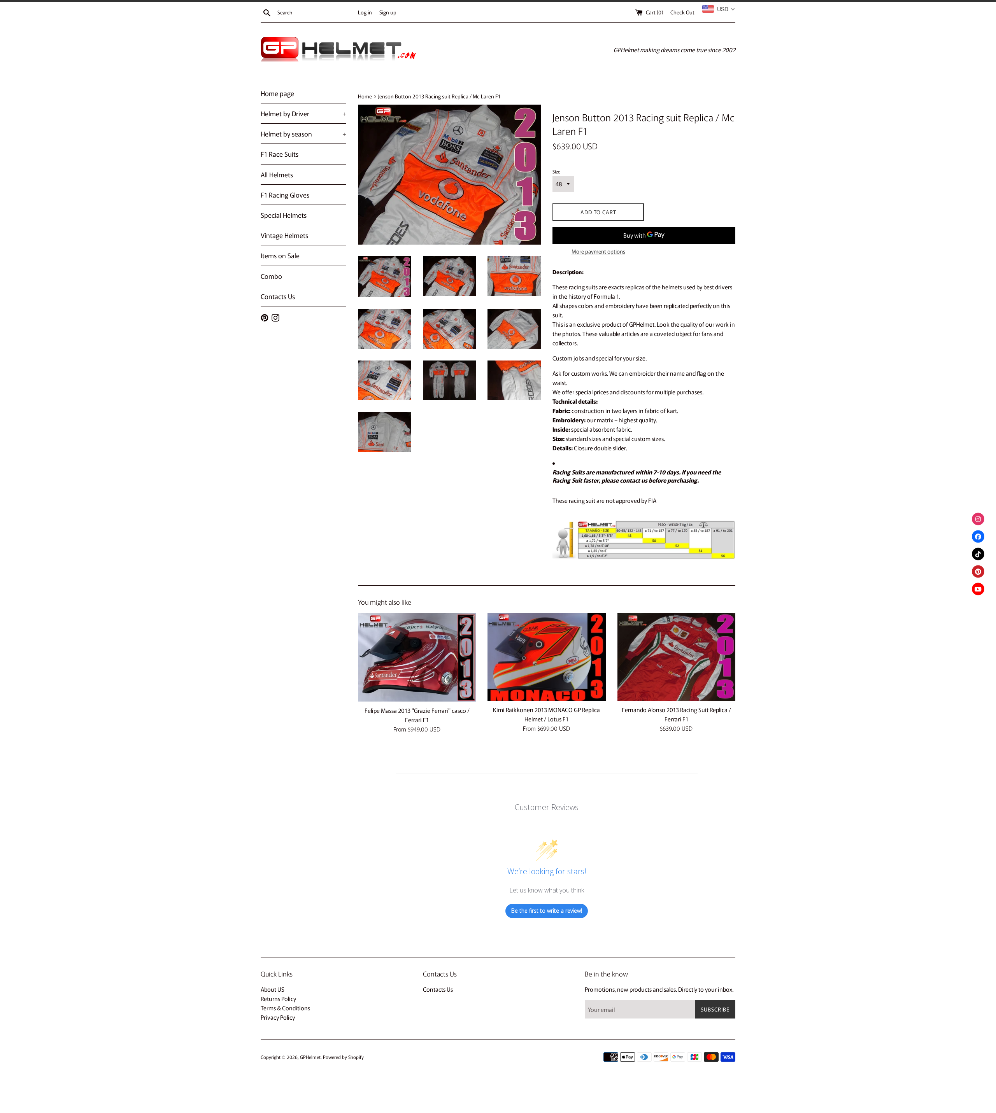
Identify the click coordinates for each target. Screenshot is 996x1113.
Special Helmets (284, 215)
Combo (271, 276)
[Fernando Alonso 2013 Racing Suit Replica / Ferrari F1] (676, 657)
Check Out (682, 12)
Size (556, 171)
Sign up (387, 12)
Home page (277, 93)
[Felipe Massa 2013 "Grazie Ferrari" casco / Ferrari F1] (417, 657)
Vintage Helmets (284, 235)
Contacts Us (278, 296)
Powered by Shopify (343, 1057)
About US (272, 989)
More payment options (598, 251)
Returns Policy (278, 998)
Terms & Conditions (285, 1008)
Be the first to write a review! (546, 910)
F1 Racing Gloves (285, 195)
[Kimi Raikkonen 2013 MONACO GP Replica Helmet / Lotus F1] (546, 657)
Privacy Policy (278, 1017)
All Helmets (277, 174)
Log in (365, 12)
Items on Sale (280, 255)
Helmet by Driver (303, 113)
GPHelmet (310, 1057)
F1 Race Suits (279, 154)
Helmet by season (303, 133)
